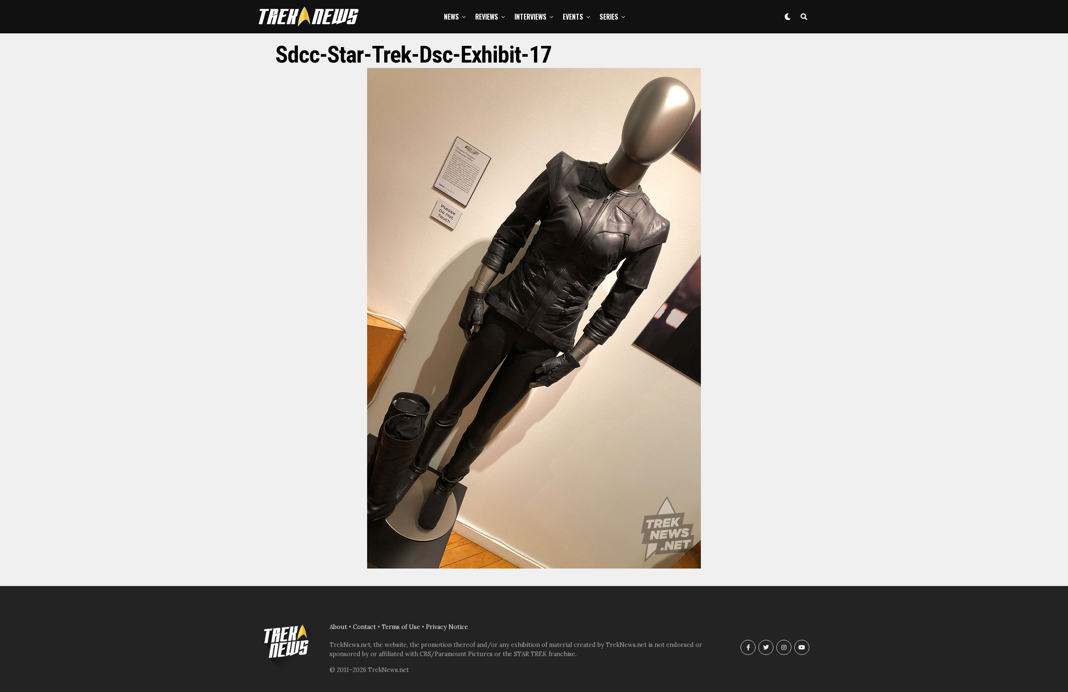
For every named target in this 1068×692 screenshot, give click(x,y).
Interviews (530, 17)
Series (608, 17)
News (451, 17)
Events (573, 17)
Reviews (486, 17)
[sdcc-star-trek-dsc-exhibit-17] (534, 566)
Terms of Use (401, 627)
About (338, 627)
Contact (364, 627)
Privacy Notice (447, 627)
